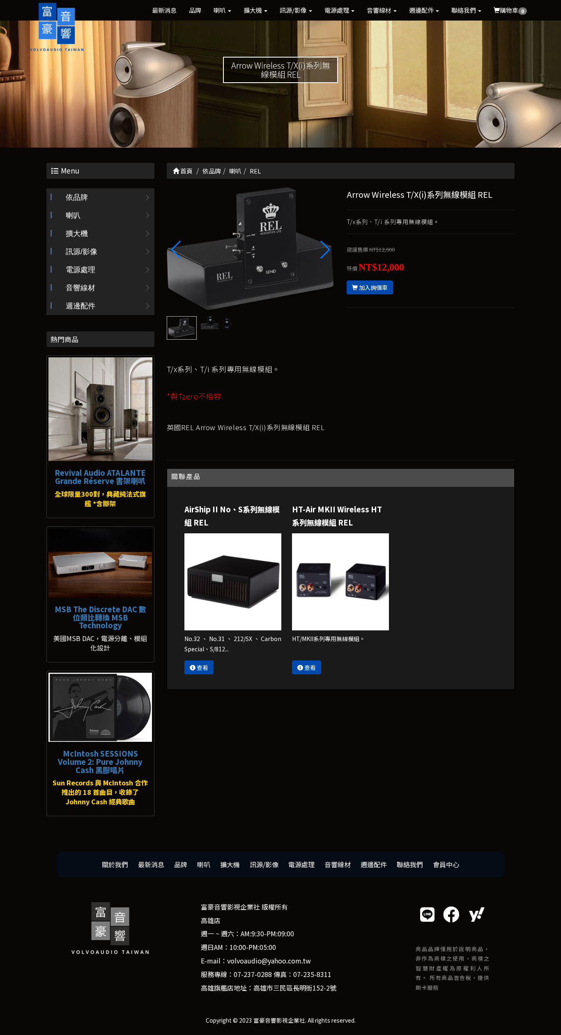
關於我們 (115, 864)
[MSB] (100, 562)
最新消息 (164, 10)
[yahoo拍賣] (477, 914)
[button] (324, 250)
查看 (201, 667)
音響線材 (380, 10)
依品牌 (77, 197)
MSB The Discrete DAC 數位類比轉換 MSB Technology (100, 617)
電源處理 (337, 10)
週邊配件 (422, 10)
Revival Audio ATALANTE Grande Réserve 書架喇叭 (100, 476)
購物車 (512, 10)
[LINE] (427, 914)
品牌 (195, 10)
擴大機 (253, 10)
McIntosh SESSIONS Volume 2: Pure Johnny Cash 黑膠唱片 (100, 761)
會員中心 (446, 864)
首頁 (186, 171)
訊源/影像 (294, 10)
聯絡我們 (464, 10)
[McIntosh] (100, 707)
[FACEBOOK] (451, 914)
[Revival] (100, 409)
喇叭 (220, 10)
